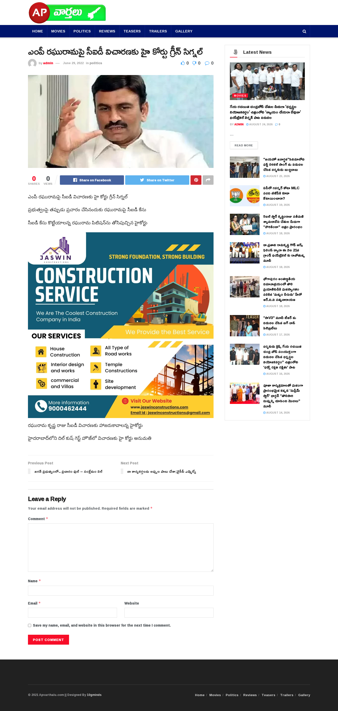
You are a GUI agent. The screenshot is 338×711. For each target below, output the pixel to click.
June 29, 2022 (73, 63)
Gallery (184, 31)
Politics (82, 31)
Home (37, 31)
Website (131, 603)
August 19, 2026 (278, 204)
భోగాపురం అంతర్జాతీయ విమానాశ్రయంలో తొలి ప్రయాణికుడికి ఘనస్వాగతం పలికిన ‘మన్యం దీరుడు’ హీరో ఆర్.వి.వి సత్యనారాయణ (282, 289)
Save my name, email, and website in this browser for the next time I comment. (102, 625)
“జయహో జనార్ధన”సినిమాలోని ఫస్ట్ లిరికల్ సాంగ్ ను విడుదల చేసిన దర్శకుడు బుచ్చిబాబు (284, 164)
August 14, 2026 (278, 412)
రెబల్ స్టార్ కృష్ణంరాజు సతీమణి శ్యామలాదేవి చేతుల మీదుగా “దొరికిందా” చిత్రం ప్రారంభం (283, 221)
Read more (244, 145)
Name (34, 581)
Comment (38, 519)
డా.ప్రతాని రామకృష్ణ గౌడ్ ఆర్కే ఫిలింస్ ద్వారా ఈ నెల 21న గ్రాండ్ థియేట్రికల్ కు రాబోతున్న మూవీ (284, 252)
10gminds (94, 695)
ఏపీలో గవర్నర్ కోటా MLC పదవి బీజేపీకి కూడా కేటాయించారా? (281, 193)
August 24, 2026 (260, 124)
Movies (58, 31)
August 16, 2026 (278, 373)
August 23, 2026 (278, 176)
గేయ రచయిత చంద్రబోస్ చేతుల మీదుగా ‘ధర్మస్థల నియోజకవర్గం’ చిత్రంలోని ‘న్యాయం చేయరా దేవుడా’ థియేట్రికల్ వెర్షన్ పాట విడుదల (265, 112)
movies (240, 95)
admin (48, 63)
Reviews (107, 31)
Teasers (132, 31)
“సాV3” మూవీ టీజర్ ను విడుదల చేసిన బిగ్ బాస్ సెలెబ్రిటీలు (279, 323)
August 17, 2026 (278, 334)
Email (34, 603)
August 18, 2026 (278, 233)
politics (96, 63)
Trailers (158, 31)
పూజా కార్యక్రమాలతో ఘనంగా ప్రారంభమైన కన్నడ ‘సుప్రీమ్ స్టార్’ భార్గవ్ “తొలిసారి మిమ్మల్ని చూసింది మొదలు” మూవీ (283, 396)
